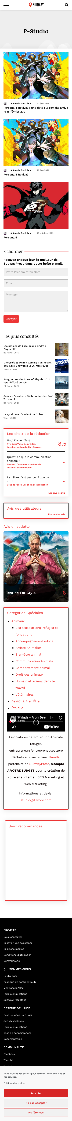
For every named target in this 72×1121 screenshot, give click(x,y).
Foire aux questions (15, 993)
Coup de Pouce (14, 485)
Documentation (12, 1038)
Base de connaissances (17, 1032)
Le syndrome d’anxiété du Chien (23, 414)
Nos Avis (37, 447)
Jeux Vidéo (29, 444)
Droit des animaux (30, 674)
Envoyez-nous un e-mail (18, 1015)
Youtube (8, 1060)
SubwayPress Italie (14, 999)
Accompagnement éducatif (36, 641)
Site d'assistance (13, 1021)
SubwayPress (39, 764)
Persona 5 (10, 237)
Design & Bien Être (25, 701)
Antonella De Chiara (20, 103)
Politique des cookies (14, 1083)
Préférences (36, 1112)
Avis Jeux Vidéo (15, 444)
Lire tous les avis (56, 493)
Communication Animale (29, 464)
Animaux (11, 464)
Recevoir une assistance (18, 942)
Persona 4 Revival (15, 174)
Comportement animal (33, 668)
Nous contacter (12, 936)
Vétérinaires (25, 694)
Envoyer (11, 319)
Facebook (9, 1054)
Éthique (17, 708)
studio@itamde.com (36, 800)
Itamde (54, 757)
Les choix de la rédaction (19, 447)
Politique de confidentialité (20, 982)
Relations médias (13, 948)
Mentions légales (13, 987)
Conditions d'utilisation (17, 954)
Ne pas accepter (36, 1102)
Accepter (36, 1093)
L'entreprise (10, 976)
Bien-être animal (28, 654)
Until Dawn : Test (18, 440)
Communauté (11, 960)
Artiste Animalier (28, 648)
